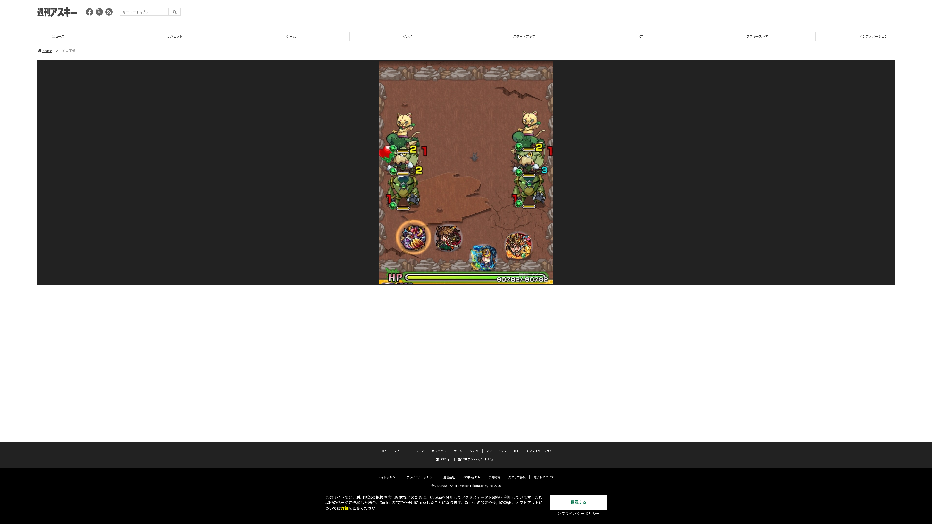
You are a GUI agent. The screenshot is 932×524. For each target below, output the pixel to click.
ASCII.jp (446, 459)
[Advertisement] (806, 13)
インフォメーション (757, 36)
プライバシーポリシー (420, 477)
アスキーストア (641, 36)
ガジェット (58, 36)
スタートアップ (408, 36)
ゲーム (174, 36)
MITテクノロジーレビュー (479, 459)
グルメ (291, 36)
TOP (874, 36)
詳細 (345, 508)
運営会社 (449, 477)
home (47, 50)
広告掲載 (494, 477)
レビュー (399, 451)
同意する (578, 502)
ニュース (418, 451)
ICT (524, 36)
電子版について (544, 477)
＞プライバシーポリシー (578, 513)
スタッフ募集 (517, 477)
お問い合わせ (472, 477)
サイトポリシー (388, 477)
